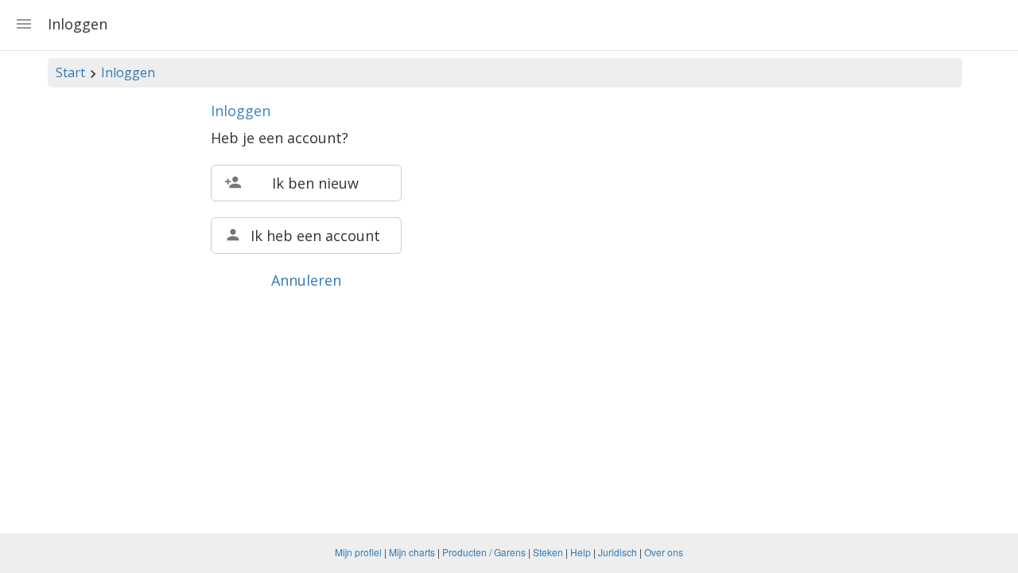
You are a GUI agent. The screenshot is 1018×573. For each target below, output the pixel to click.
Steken (548, 552)
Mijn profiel (358, 552)
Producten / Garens (484, 552)
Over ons (663, 552)
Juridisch (617, 552)
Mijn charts (412, 552)
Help (580, 552)
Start (70, 72)
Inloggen (128, 72)
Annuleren (306, 280)
